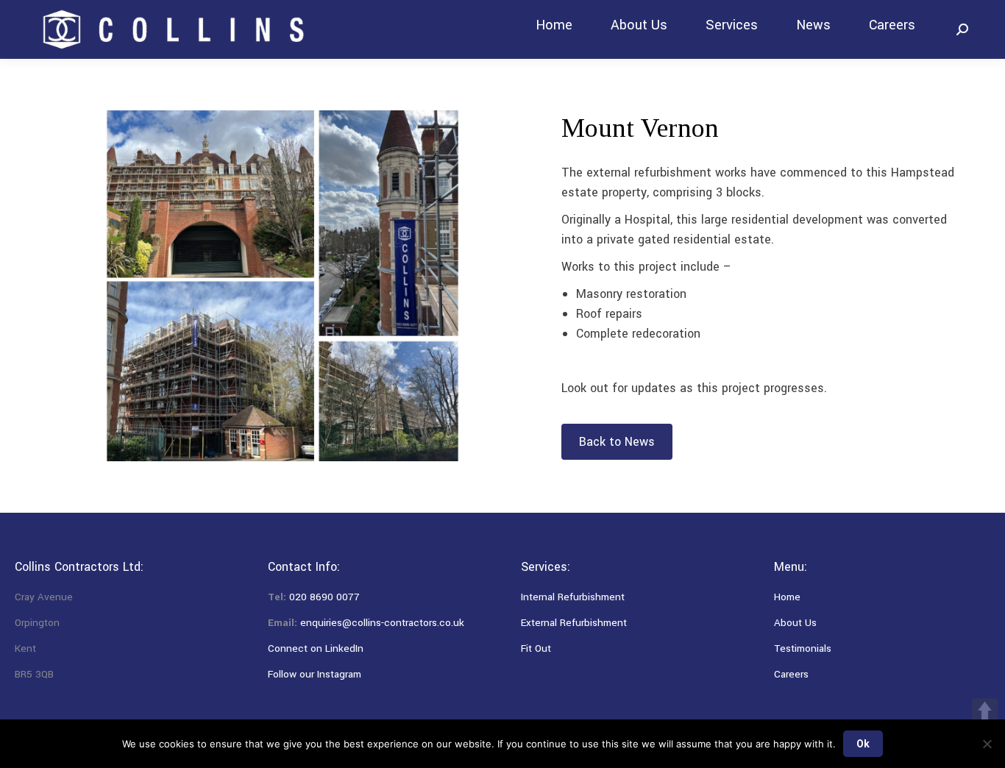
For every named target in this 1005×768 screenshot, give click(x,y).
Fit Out (536, 648)
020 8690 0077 (324, 597)
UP (985, 711)
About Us (795, 623)
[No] (986, 743)
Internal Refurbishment (573, 597)
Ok (863, 744)
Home (787, 597)
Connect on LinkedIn (315, 648)
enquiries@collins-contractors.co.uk (382, 623)
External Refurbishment (574, 623)
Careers (791, 674)
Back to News (617, 441)
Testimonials (802, 648)
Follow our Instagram (314, 674)
